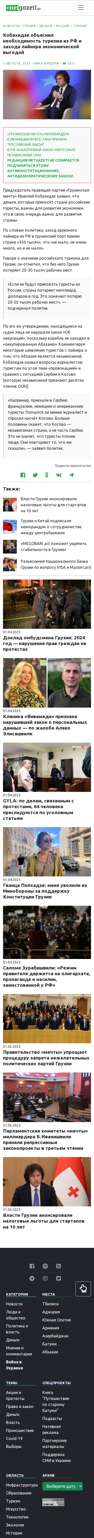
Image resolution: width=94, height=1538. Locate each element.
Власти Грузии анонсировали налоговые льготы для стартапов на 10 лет (53, 504)
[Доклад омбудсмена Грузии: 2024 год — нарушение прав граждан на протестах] (47, 604)
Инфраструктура (22, 1485)
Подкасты (52, 1418)
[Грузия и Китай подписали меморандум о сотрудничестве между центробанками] (10, 526)
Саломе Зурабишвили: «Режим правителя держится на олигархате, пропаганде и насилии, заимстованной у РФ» (46, 976)
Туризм (80, 26)
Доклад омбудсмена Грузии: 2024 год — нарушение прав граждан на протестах (44, 643)
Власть (13, 1422)
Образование (18, 1493)
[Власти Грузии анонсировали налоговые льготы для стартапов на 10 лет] (10, 504)
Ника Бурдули (46, 63)
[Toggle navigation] (81, 8)
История (14, 1533)
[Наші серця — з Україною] (23, 8)
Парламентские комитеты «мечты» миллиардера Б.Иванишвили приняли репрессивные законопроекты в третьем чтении (45, 1139)
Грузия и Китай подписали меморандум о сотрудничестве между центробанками (51, 527)
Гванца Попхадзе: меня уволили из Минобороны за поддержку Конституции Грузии (45, 890)
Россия (62, 26)
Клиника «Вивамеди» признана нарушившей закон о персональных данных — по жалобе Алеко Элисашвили (45, 725)
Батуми (49, 1344)
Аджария (51, 1312)
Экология (15, 1525)
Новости (11, 26)
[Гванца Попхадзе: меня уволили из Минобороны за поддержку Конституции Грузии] (47, 851)
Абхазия (50, 1352)
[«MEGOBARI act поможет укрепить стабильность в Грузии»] (10, 546)
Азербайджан (55, 1336)
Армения (50, 1328)
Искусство (16, 1509)
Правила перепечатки (73, 466)
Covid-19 (14, 1438)
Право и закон (19, 1406)
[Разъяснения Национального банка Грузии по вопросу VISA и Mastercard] (10, 564)
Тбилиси (50, 1304)
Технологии (17, 1517)
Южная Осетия (56, 1320)
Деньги (45, 26)
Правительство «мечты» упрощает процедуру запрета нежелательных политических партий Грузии (46, 1057)
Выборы (14, 1446)
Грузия (29, 26)
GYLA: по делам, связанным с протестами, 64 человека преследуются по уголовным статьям (38, 809)
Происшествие (20, 1430)
